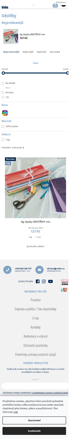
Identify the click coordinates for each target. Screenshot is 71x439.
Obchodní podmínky (35, 345)
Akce (8, 87)
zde (16, 412)
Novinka (9, 92)
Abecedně (55, 52)
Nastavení (34, 420)
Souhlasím (34, 431)
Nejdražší (41, 52)
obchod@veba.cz (56, 269)
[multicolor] (5, 113)
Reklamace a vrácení (36, 336)
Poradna (35, 299)
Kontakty (35, 327)
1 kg (8, 139)
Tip (7, 97)
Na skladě (10, 83)
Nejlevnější (28, 52)
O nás (35, 318)
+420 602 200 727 (23, 269)
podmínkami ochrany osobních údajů (50, 392)
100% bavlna (12, 126)
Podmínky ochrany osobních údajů (35, 354)
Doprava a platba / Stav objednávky (35, 308)
